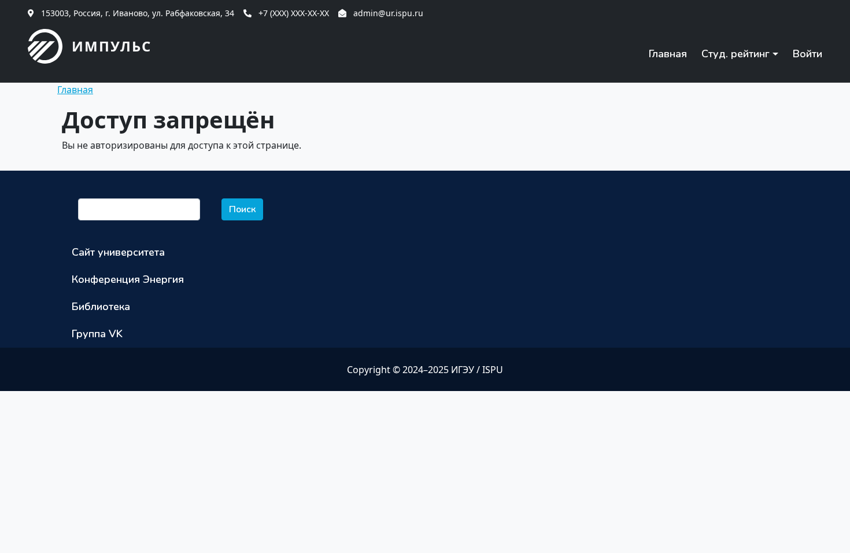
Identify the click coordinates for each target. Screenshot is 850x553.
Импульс (111, 46)
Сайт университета (118, 252)
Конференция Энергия (128, 279)
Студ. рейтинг (735, 54)
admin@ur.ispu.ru (388, 13)
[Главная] (50, 46)
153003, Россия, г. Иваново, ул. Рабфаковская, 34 (137, 13)
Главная (668, 54)
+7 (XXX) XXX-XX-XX (293, 13)
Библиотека (101, 307)
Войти (807, 54)
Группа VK (97, 334)
